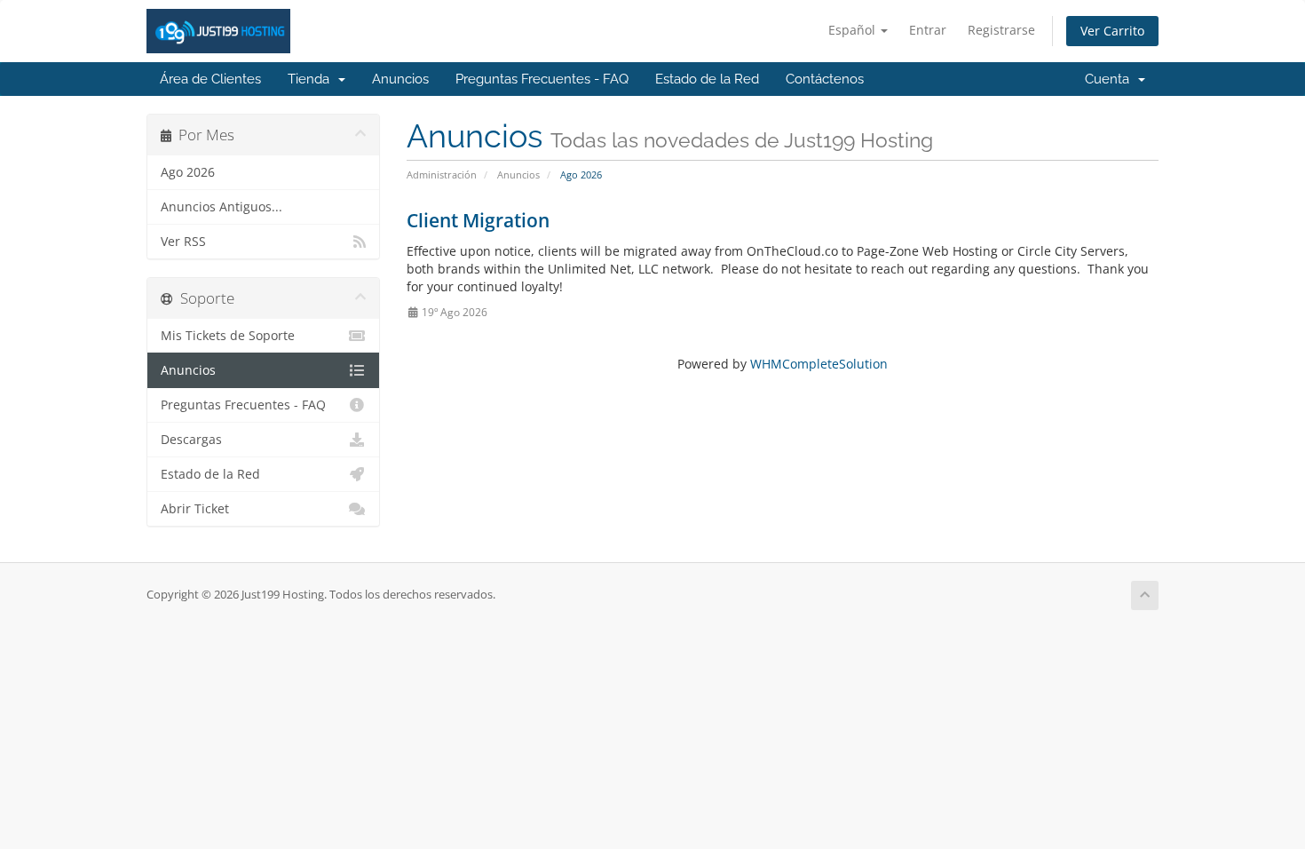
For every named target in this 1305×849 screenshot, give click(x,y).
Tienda (312, 79)
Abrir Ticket (195, 509)
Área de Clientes (210, 79)
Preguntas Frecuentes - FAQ (542, 79)
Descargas (191, 440)
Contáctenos (825, 79)
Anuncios (400, 79)
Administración (442, 174)
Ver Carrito (1112, 30)
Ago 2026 (188, 172)
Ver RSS (183, 242)
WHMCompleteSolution (819, 363)
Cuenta (1110, 79)
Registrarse (1001, 29)
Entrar (927, 29)
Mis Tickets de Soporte (228, 336)
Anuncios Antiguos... (221, 207)
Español (853, 29)
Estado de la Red (707, 79)
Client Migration (478, 220)
